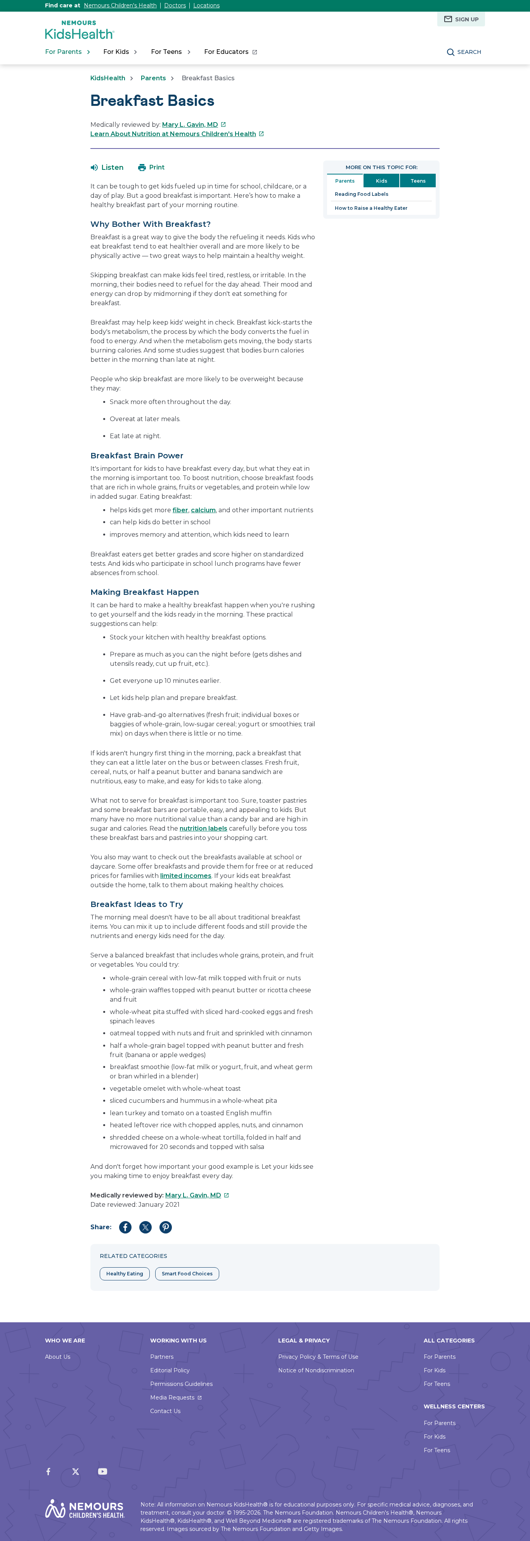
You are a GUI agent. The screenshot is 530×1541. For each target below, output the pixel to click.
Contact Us (165, 1411)
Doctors (175, 5)
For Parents (440, 1356)
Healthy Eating (124, 1274)
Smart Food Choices (187, 1274)
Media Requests (172, 1397)
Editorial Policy (170, 1370)
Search (469, 51)
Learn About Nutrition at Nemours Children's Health (177, 134)
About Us (57, 1356)
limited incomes (185, 875)
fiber (180, 510)
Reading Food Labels (361, 194)
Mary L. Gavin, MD (194, 124)
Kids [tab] (381, 181)
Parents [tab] (345, 181)
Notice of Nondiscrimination (316, 1370)
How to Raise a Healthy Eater (371, 208)
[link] (230, 52)
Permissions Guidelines (181, 1383)
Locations (206, 5)
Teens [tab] (418, 181)
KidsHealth (107, 78)
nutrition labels (203, 828)
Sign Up (467, 19)
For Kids (434, 1370)
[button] (107, 167)
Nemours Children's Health (120, 5)
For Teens (437, 1383)
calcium (203, 510)
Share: (100, 1227)
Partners (161, 1356)
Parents (153, 78)
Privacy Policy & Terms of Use (318, 1356)
